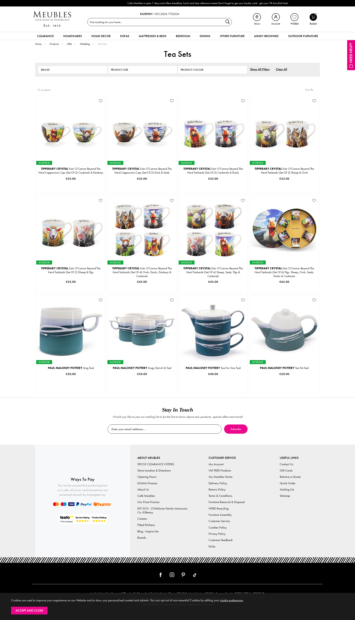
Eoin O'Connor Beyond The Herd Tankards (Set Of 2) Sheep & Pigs (71, 270)
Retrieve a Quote (290, 477)
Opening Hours (146, 477)
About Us (143, 489)
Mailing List (287, 489)
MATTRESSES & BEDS (152, 36)
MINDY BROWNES (266, 36)
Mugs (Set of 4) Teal (142, 368)
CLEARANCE (45, 36)
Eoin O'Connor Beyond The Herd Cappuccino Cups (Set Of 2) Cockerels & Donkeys (70, 171)
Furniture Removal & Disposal (227, 502)
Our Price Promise (148, 502)
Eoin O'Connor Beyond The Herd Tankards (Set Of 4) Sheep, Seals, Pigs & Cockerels (213, 272)
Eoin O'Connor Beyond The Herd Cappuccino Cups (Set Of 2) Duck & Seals (142, 171)
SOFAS (124, 36)
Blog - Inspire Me (148, 531)
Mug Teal (71, 368)
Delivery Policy (218, 483)
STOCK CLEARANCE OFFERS (155, 464)
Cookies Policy (218, 527)
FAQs (212, 546)
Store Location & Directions (154, 470)
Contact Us (286, 464)
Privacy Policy (217, 534)
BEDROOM (183, 36)
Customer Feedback (221, 540)
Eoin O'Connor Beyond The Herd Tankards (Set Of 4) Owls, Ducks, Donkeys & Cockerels (142, 272)
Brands (141, 538)
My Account (216, 464)
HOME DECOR (101, 36)
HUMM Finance (147, 483)
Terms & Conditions (220, 496)
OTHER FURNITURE (232, 36)
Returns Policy (217, 489)
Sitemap (285, 496)
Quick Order (287, 483)
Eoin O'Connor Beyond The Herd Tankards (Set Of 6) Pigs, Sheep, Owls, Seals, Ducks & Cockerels (284, 272)
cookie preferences (231, 600)
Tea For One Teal (213, 368)
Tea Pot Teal (284, 368)
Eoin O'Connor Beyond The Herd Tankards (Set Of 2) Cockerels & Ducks (213, 171)
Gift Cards (286, 470)
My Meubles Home (220, 477)
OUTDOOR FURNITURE (303, 36)
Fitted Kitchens (146, 525)
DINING (205, 36)
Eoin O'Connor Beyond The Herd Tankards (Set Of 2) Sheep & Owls (284, 171)
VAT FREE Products (220, 470)
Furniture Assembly (220, 515)
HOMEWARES (72, 36)
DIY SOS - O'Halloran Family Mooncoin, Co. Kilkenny (162, 510)
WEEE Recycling (219, 508)
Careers (142, 519)
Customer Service (219, 521)
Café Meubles (146, 496)
